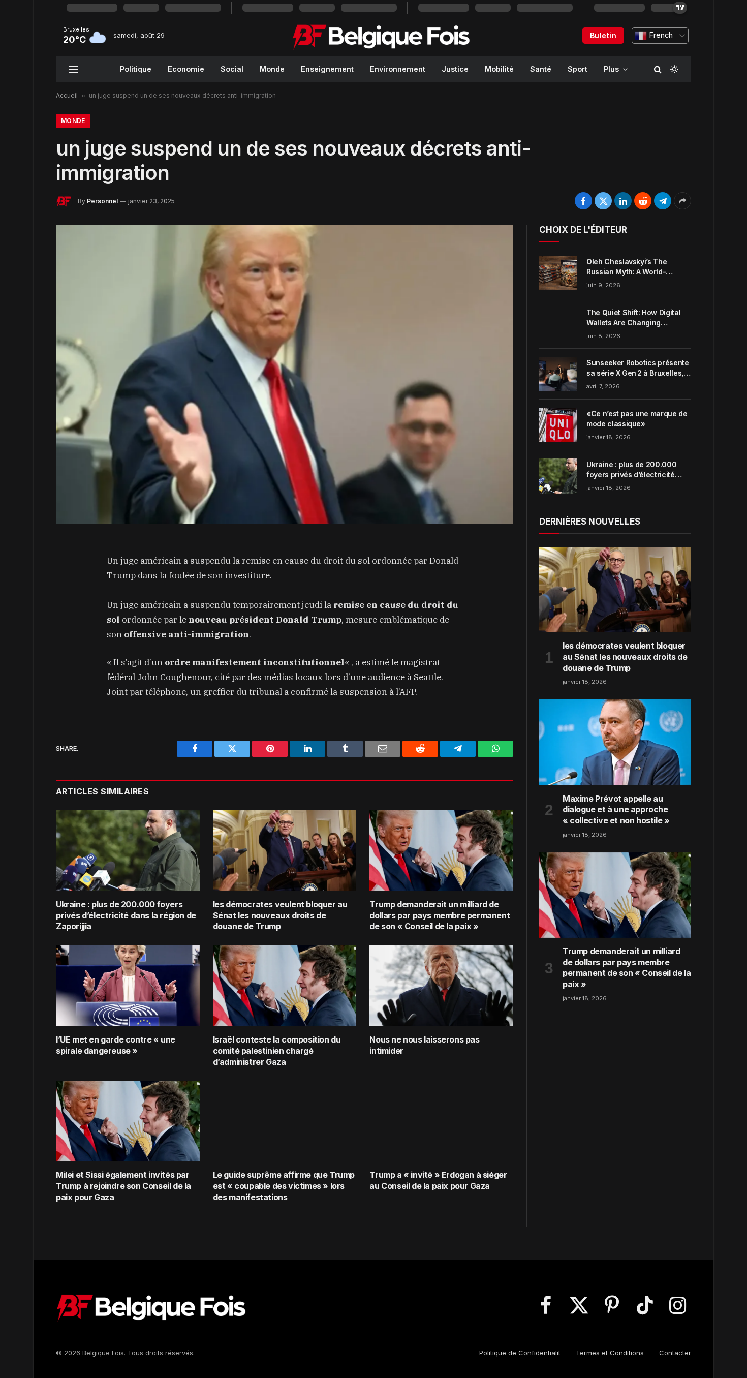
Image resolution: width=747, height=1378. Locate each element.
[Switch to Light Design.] (673, 69)
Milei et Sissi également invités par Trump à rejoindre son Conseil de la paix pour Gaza (123, 1186)
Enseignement (327, 69)
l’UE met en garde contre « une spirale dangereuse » (115, 1045)
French (660, 35)
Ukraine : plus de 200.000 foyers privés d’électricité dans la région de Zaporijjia (126, 915)
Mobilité (499, 69)
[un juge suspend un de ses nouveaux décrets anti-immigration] (284, 374)
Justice (455, 69)
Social (232, 69)
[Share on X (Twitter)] (603, 200)
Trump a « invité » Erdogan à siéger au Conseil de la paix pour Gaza (438, 1180)
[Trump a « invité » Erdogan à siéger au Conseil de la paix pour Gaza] (441, 1121)
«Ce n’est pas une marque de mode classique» (637, 418)
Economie (186, 69)
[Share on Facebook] (583, 200)
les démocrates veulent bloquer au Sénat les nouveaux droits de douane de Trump (280, 915)
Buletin (603, 35)
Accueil (67, 95)
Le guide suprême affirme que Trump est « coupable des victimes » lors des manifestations (284, 1186)
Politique (135, 69)
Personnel (102, 201)
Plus (611, 69)
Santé (540, 69)
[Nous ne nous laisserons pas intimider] (441, 985)
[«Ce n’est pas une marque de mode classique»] (558, 425)
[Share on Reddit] (642, 200)
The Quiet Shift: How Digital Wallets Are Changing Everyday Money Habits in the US (637, 318)
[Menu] (73, 68)
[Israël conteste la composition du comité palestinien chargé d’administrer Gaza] (285, 985)
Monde (272, 69)
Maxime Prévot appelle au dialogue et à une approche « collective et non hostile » (616, 809)
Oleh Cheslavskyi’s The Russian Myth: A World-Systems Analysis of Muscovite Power (626, 267)
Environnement (397, 69)
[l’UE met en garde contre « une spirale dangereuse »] (128, 985)
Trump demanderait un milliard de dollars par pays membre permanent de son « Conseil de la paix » (439, 915)
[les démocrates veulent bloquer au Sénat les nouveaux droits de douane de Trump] (285, 850)
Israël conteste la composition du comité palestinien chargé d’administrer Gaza (277, 1050)
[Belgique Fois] (381, 35)
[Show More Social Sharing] (682, 200)
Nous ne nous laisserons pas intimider (424, 1045)
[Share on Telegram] (662, 200)
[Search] (658, 68)
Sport (577, 69)
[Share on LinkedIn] (623, 200)
